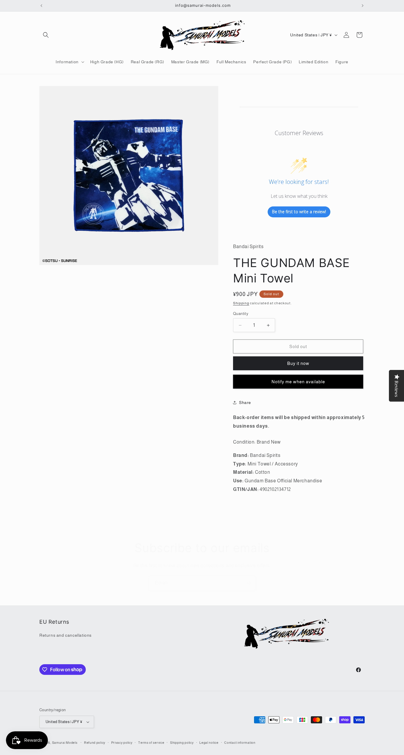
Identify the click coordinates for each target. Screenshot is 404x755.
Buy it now (298, 363)
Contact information (239, 742)
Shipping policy (182, 742)
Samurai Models (64, 742)
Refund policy (94, 742)
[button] (45, 34)
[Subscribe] (248, 583)
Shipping (241, 303)
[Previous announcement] (41, 5)
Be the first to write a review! (299, 211)
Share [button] (245, 402)
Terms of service (151, 742)
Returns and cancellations (65, 635)
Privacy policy (121, 742)
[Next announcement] (362, 5)
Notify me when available (298, 381)
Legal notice (208, 742)
